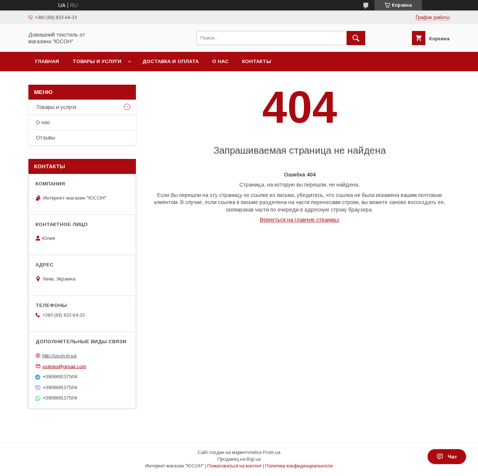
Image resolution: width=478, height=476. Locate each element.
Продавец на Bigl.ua (239, 459)
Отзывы (45, 138)
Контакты (256, 61)
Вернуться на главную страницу (299, 220)
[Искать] (356, 38)
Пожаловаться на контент (234, 466)
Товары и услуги (96, 61)
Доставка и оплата (170, 61)
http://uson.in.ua (59, 355)
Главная (47, 61)
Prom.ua (271, 452)
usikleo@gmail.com (64, 366)
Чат (452, 457)
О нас (220, 61)
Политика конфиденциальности (299, 466)
